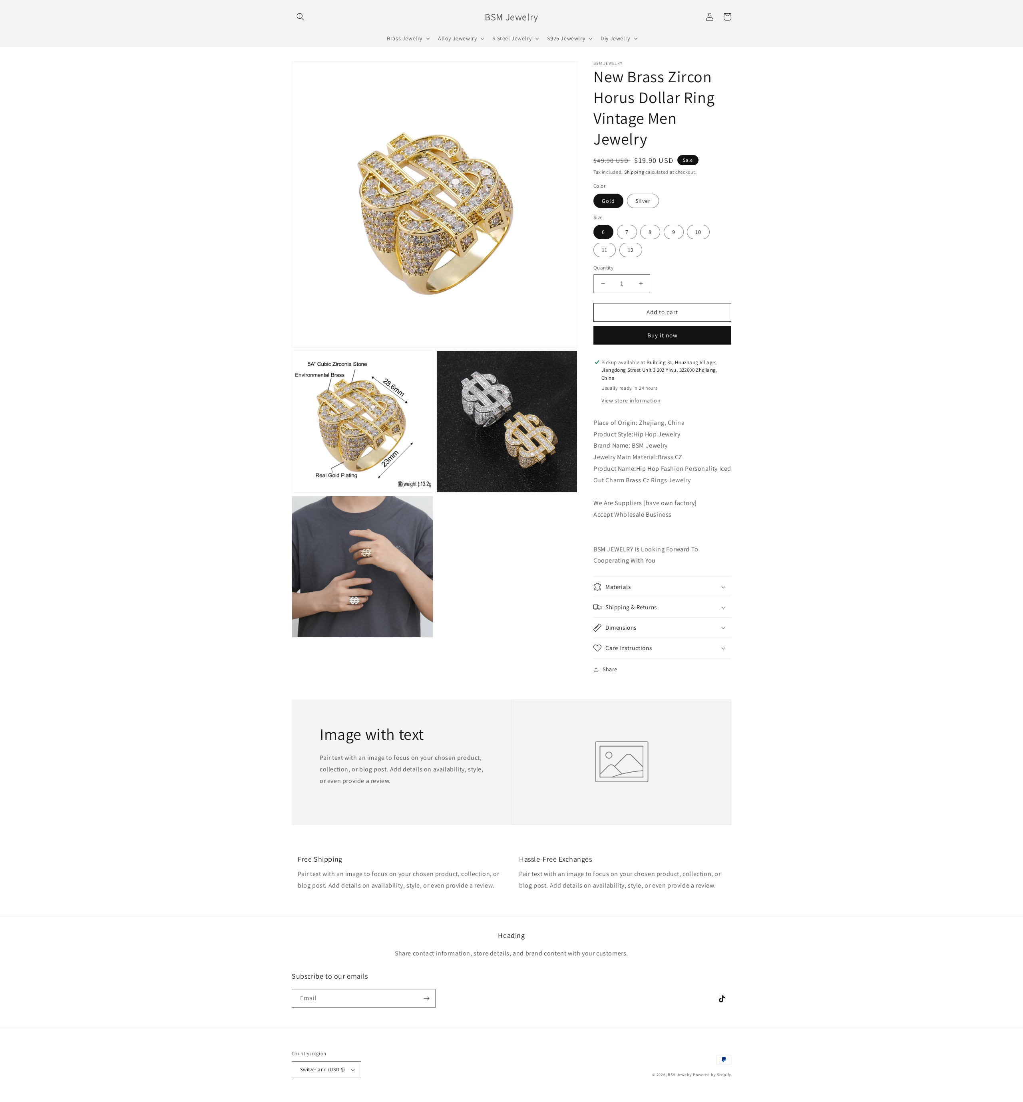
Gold (608, 200)
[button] (300, 17)
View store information (631, 400)
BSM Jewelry (680, 1074)
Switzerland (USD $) (322, 1069)
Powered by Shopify (712, 1074)
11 (604, 250)
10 (698, 232)
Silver (643, 200)
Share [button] (610, 669)
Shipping (634, 172)
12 (631, 250)
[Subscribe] (426, 998)
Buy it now (662, 335)
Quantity (603, 267)
